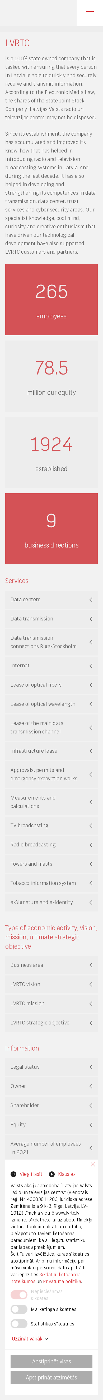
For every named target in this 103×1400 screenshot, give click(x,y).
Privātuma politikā (62, 1281)
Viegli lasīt (31, 1174)
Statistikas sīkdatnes (52, 1324)
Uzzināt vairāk (27, 1338)
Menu (90, 13)
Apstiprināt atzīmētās (51, 1377)
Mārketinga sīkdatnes (53, 1309)
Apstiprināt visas (51, 1361)
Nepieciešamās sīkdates (47, 1294)
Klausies (67, 1174)
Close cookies (93, 1164)
